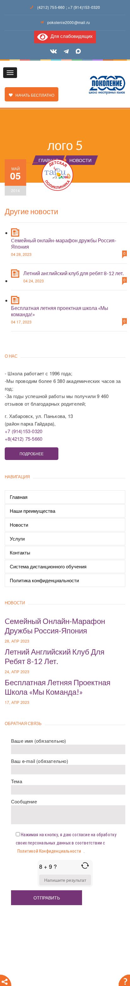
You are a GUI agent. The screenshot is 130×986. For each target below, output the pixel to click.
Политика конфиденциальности (44, 580)
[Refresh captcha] (85, 865)
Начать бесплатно (33, 95)
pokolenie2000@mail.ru (68, 22)
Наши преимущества (32, 510)
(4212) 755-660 (51, 7)
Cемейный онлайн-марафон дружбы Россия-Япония (55, 625)
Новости (19, 524)
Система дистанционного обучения (48, 566)
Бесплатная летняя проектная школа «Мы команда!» (57, 687)
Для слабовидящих (70, 36)
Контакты (20, 552)
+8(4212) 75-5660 (23, 438)
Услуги (17, 538)
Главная (18, 496)
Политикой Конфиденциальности (49, 851)
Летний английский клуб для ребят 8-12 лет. (73, 273)
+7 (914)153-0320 (84, 7)
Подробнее (32, 453)
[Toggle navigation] (10, 72)
